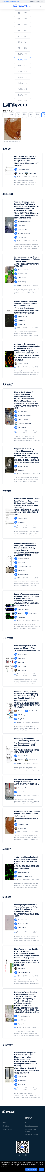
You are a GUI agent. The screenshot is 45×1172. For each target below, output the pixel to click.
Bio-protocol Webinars (31, 1134)
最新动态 (5, 1123)
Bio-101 (27, 1122)
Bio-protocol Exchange (31, 1126)
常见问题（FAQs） (8, 1129)
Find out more (31, 1169)
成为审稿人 (6, 1126)
